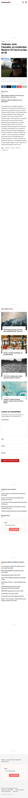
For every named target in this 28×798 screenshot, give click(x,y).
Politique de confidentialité (7, 789)
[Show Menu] (23, 2)
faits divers (8, 41)
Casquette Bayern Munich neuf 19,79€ (10, 575)
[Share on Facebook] (3, 86)
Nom (3, 439)
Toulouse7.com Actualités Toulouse (9, 788)
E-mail (3, 446)
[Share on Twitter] (8, 86)
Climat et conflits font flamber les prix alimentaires (14, 511)
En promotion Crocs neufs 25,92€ (9, 593)
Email (5, 522)
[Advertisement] (14, 20)
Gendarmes (5, 150)
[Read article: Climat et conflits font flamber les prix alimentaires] (14, 344)
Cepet (12, 147)
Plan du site (15, 791)
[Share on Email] (19, 86)
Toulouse (6, 327)
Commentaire (5, 419)
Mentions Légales (20, 789)
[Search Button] (26, 2)
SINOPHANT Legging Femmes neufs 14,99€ (12, 591)
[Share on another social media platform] (24, 86)
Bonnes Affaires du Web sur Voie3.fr (13, 562)
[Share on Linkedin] (14, 86)
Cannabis (7, 147)
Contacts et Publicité (5, 791)
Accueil (2, 41)
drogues (18, 147)
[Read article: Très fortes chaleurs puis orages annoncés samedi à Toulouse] (14, 367)
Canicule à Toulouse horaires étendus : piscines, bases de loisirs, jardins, (13, 401)
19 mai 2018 (4, 56)
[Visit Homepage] (6, 2)
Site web (3, 453)
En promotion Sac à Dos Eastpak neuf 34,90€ (12, 596)
